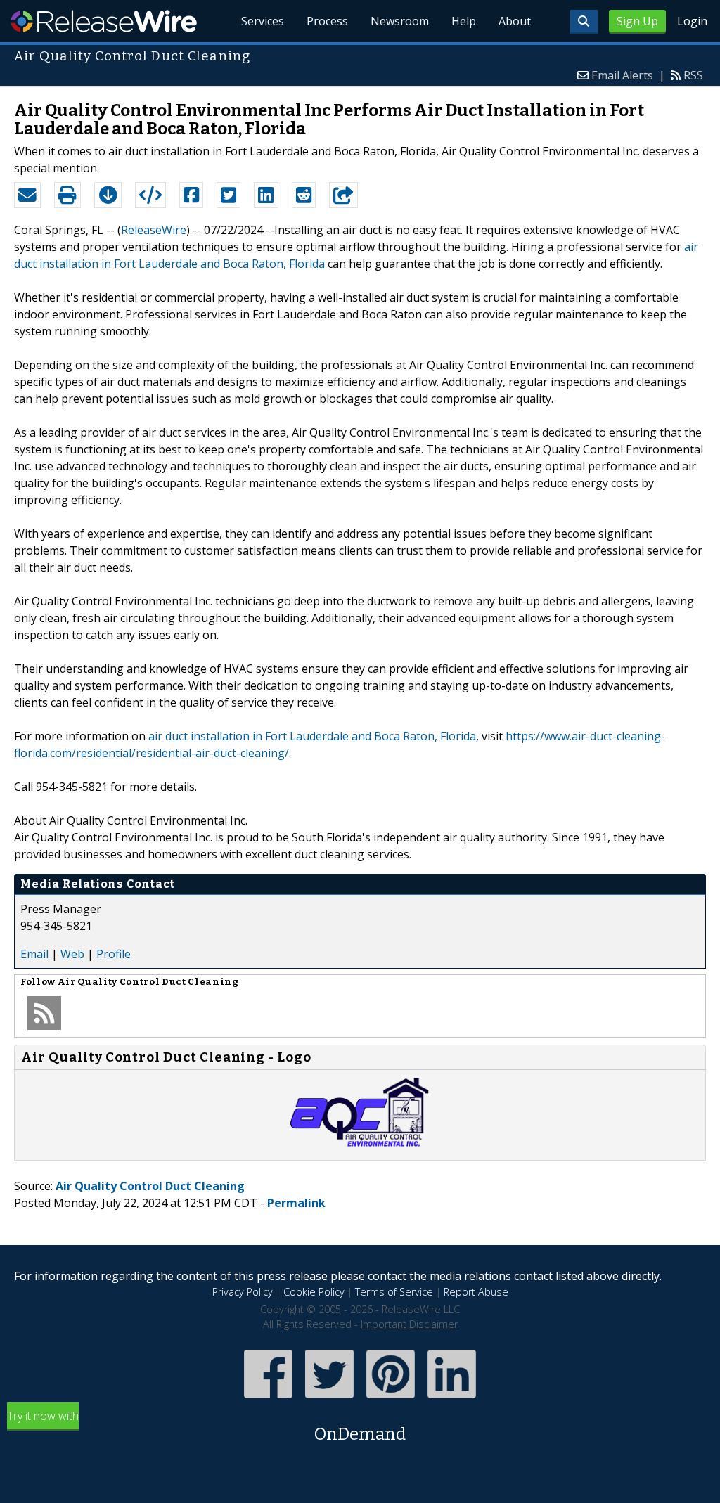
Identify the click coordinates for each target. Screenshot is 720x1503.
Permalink (296, 1203)
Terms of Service (394, 1291)
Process (327, 21)
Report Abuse (476, 1291)
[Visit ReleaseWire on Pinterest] (390, 1399)
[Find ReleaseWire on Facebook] (268, 1399)
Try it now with (206, 1426)
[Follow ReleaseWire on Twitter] (329, 1399)
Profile (113, 954)
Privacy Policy (242, 1291)
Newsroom (400, 21)
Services (262, 21)
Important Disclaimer (409, 1324)
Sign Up (637, 21)
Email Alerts (622, 75)
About (515, 21)
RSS (693, 75)
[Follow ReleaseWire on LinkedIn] (452, 1399)
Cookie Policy (314, 1291)
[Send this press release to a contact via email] (27, 195)
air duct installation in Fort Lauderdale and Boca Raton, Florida (312, 736)
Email (34, 954)
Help (463, 21)
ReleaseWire (103, 21)
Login (692, 21)
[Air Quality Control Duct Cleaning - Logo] (360, 1146)
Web (72, 954)
